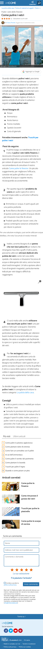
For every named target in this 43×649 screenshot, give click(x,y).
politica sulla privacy (10, 585)
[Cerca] (39, 3)
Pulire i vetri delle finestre (11, 12)
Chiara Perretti (11, 22)
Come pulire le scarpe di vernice (31, 523)
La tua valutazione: (21, 573)
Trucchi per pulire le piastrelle (30, 510)
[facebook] (6, 630)
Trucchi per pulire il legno (15, 466)
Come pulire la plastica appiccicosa (18, 442)
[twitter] (11, 630)
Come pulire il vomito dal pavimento (19, 458)
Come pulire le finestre (27, 485)
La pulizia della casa (8, 8)
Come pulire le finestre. (19, 168)
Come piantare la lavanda (15, 462)
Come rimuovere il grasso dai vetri (29, 497)
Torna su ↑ (21, 616)
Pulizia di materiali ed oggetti (24, 8)
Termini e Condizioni (28, 644)
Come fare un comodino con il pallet (19, 450)
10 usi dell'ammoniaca (13, 454)
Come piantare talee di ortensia (17, 446)
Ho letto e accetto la (11, 584)
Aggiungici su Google (32, 71)
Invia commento (31, 584)
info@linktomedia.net (11, 603)
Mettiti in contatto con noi (12, 644)
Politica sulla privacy (10, 647)
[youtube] (15, 630)
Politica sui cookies (25, 647)
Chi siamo (27, 640)
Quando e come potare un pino (17, 470)
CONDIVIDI (32, 4)
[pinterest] (20, 630)
